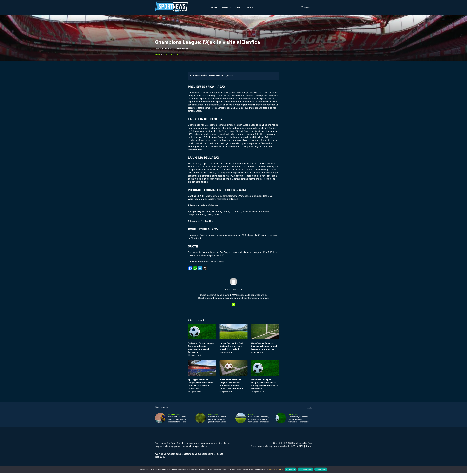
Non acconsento (305, 469)
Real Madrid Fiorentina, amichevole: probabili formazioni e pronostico (258, 419)
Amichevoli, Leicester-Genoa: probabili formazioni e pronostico (298, 419)
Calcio (210, 414)
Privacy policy (320, 469)
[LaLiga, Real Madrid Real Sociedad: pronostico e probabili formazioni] (233, 331)
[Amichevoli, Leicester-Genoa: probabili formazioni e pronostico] (280, 418)
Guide (250, 7)
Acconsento (290, 469)
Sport (225, 7)
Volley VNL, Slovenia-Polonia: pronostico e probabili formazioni (177, 419)
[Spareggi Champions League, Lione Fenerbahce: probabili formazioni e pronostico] (202, 368)
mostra (230, 75)
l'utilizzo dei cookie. (276, 469)
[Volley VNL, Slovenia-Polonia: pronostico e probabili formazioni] (160, 418)
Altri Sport (171, 414)
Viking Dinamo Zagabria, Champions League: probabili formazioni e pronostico (265, 346)
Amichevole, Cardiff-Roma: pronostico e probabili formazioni (217, 419)
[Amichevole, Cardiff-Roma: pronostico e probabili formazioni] (200, 418)
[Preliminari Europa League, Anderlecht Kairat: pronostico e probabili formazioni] (202, 331)
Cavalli (239, 7)
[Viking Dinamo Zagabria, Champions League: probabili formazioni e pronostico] (265, 331)
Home (214, 7)
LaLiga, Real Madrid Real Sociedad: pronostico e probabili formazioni (231, 346)
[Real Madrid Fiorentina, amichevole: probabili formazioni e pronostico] (240, 418)
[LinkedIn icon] (233, 304)
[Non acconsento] (464, 469)
